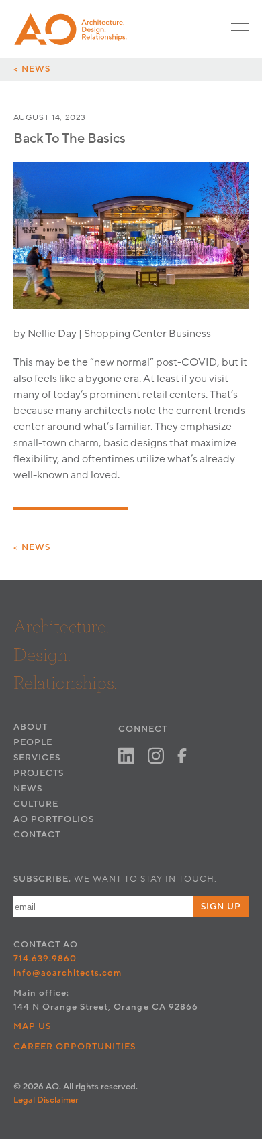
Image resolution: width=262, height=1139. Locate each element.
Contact (36, 835)
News (27, 789)
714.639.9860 (45, 959)
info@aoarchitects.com (67, 973)
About (30, 727)
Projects (38, 773)
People (32, 742)
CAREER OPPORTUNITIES (74, 1047)
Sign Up (221, 906)
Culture (35, 804)
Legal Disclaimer (46, 1100)
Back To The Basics (69, 138)
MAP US (32, 1026)
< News (31, 69)
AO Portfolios (53, 819)
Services (36, 758)
